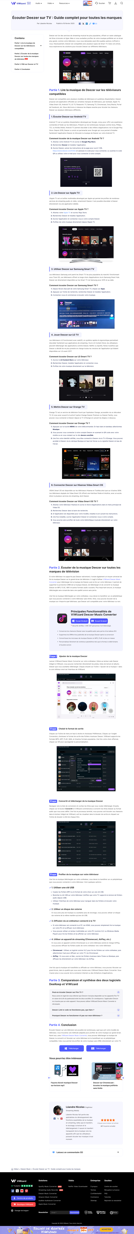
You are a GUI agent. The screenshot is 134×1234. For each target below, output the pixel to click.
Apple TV (67, 213)
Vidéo (49, 3)
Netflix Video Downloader (78, 1186)
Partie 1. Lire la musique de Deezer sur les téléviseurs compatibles (25, 45)
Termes (93, 1190)
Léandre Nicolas (75, 1107)
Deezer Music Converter (48, 1193)
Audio (38, 3)
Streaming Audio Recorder (50, 1190)
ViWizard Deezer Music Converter (74, 1035)
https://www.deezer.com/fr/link (64, 151)
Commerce (95, 1197)
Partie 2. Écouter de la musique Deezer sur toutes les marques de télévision (27, 56)
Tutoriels (107, 1197)
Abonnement (74, 1212)
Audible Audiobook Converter (50, 1200)
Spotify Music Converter (50, 1186)
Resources (63, 3)
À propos (94, 1186)
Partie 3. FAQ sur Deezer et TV (26, 64)
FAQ (105, 1193)
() (96, 23)
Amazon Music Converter (48, 1197)
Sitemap (94, 1200)
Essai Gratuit (81, 621)
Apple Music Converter (47, 1204)
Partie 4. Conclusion (22, 69)
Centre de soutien (111, 1186)
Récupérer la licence (111, 1190)
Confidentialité (96, 1193)
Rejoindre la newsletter (112, 1200)
